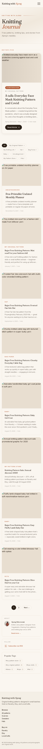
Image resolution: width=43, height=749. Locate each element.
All (4, 145)
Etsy (3, 733)
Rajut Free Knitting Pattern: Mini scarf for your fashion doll (19, 251)
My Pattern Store (10, 158)
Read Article (12, 127)
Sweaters (5, 719)
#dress (9, 669)
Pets (23, 158)
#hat (29, 669)
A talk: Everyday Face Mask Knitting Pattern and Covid (20, 99)
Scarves (5, 716)
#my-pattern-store (13, 661)
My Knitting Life (10, 150)
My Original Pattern (14, 91)
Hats (3, 721)
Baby (6, 154)
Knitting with (12, 3)
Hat (22, 150)
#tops (20, 669)
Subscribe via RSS (15, 646)
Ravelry (5, 730)
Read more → (16, 633)
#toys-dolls (31, 665)
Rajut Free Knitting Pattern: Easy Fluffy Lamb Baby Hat (19, 526)
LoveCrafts (6, 736)
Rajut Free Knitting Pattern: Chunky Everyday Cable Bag (21, 361)
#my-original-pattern (14, 665)
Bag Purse (32, 150)
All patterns (6, 713)
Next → (27, 608)
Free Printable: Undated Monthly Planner (19, 195)
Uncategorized (18, 154)
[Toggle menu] (39, 3)
